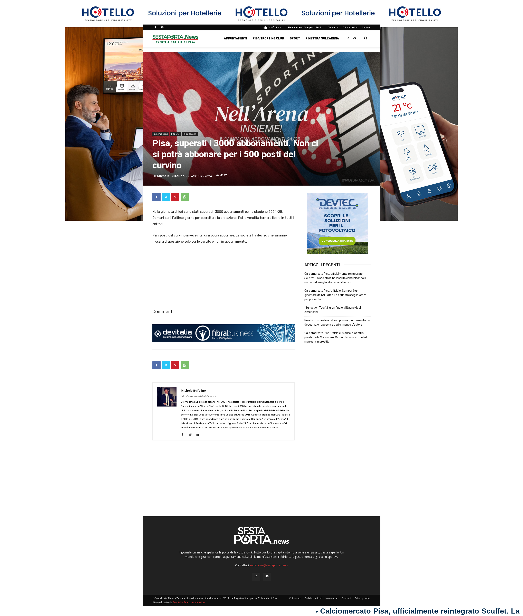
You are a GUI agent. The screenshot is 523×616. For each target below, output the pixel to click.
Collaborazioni (350, 27)
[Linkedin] (199, 434)
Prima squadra (190, 133)
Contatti (366, 27)
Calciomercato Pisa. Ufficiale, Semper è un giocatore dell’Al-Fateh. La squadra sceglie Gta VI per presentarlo (335, 295)
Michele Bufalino (170, 176)
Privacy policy (363, 598)
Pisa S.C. (175, 133)
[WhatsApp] (185, 197)
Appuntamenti (235, 38)
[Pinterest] (175, 197)
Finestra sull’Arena (322, 38)
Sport (295, 38)
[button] (366, 39)
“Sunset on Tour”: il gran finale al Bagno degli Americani (332, 310)
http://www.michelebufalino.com (198, 396)
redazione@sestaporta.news (269, 565)
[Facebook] (155, 27)
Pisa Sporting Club (268, 38)
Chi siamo (333, 27)
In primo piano (161, 133)
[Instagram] (191, 434)
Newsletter (331, 598)
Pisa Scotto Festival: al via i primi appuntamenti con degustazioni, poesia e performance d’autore (337, 322)
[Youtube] (162, 27)
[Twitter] (166, 197)
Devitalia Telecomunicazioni (189, 602)
